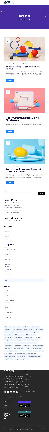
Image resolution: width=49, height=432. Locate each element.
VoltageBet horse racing (31, 353)
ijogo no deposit (37, 337)
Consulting (7, 261)
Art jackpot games (8, 326)
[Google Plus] (11, 392)
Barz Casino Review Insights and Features (13, 210)
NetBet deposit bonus (8, 345)
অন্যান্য (26, 386)
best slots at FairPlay (28, 329)
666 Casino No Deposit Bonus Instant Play (13, 207)
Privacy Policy (7, 397)
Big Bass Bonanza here (38, 329)
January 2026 (7, 231)
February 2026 (8, 229)
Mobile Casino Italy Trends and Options (12, 205)
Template (27, 348)
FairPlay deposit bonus (34, 332)
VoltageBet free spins (8, 353)
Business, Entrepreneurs (9, 252)
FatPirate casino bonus (9, 334)
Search (5, 191)
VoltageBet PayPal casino (22, 356)
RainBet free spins (8, 348)
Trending (6, 271)
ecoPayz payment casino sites (22, 332)
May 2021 (7, 238)
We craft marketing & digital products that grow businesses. (22, 68)
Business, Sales (8, 254)
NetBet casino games (32, 342)
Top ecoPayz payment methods (10, 351)
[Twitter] (8, 392)
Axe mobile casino (26, 326)
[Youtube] (14, 392)
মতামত (26, 381)
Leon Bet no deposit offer (20, 340)
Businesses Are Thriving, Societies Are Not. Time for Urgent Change (23, 170)
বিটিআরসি (5, 407)
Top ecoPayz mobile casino (36, 348)
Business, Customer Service (10, 249)
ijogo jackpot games (28, 337)
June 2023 (7, 236)
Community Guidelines (30, 391)
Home (26, 374)
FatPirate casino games (19, 334)
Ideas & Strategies (8, 266)
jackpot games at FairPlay (9, 340)
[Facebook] (5, 392)
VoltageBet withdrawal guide (20, 359)
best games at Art (8, 329)
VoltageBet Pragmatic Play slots (35, 356)
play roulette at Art (27, 345)
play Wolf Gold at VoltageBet (38, 345)
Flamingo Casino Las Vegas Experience (13, 202)
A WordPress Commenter (9, 220)
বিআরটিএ (5, 405)
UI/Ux (19, 351)
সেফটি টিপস (21, 397)
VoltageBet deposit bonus (38, 351)
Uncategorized (8, 274)
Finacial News (7, 264)
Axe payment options (35, 326)
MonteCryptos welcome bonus (20, 342)
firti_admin (8, 63)
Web (28, 359)
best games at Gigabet (18, 329)
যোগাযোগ (27, 384)
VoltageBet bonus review (27, 351)
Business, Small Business (10, 257)
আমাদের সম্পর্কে (28, 377)
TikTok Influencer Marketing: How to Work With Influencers (23, 119)
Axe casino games (17, 326)
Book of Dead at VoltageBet (10, 332)
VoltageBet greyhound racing (20, 353)
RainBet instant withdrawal (18, 348)
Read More (9, 80)
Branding (16, 63)
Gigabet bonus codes (8, 337)
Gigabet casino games (18, 337)
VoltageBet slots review (9, 359)
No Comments (24, 63)
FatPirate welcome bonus (30, 334)
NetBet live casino (18, 345)
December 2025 (8, 234)
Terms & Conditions (14, 397)
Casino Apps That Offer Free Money (12, 212)
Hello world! (17, 220)
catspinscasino (8, 259)
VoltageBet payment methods (10, 356)
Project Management (9, 269)
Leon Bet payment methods (33, 340)
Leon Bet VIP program (8, 342)
